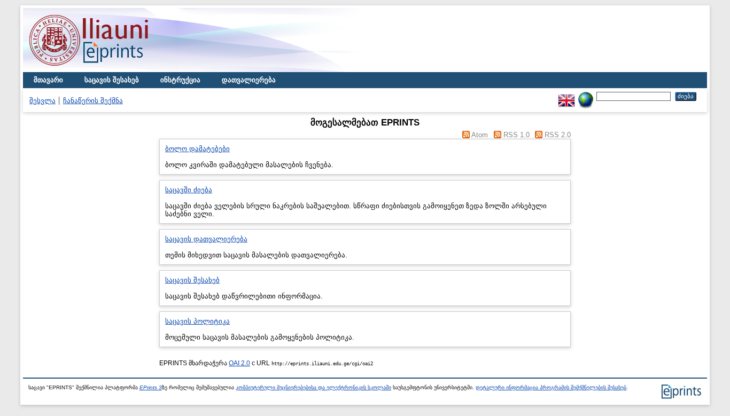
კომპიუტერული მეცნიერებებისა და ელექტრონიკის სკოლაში (313, 387)
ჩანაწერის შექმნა (93, 101)
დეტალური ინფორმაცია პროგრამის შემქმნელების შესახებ (551, 387)
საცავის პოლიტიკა (197, 321)
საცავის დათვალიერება (206, 239)
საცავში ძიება (188, 190)
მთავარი (48, 80)
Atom (479, 135)
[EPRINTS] (114, 70)
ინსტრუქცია (180, 80)
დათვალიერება (249, 80)
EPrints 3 (150, 387)
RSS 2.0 (558, 135)
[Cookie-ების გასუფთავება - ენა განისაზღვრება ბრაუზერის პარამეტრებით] (585, 96)
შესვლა (42, 101)
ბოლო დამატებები (197, 149)
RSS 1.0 (516, 135)
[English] (566, 96)
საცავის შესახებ (111, 80)
